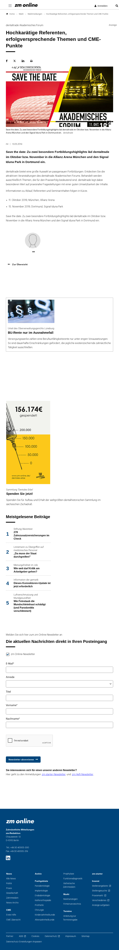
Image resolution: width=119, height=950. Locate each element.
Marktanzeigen (70, 899)
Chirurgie (39, 910)
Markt (66, 894)
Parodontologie (42, 886)
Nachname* (13, 719)
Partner (9, 936)
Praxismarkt (97, 896)
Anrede (10, 677)
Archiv (38, 874)
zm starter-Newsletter (54, 774)
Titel (8, 692)
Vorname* (12, 705)
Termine (67, 911)
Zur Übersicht (20, 264)
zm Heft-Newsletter (82, 774)
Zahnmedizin (12, 898)
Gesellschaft (12, 893)
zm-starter (97, 874)
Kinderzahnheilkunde (45, 915)
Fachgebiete (41, 881)
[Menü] (10, 5)
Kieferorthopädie (43, 900)
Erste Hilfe (11, 915)
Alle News (11, 879)
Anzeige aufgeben (101, 905)
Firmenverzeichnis (72, 904)
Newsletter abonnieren (21, 759)
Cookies (35, 936)
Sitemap (85, 936)
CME (8, 910)
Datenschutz (51, 936)
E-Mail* (10, 663)
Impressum (70, 936)
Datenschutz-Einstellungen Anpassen (24, 942)
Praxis (9, 888)
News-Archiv (12, 903)
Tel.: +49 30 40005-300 (17, 848)
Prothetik (39, 905)
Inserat (95, 881)
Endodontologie (42, 896)
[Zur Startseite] (26, 4)
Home (12, 14)
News (9, 874)
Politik (9, 883)
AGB (21, 936)
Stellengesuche (99, 891)
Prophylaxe (68, 874)
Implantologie (41, 891)
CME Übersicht (13, 920)
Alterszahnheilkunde (44, 920)
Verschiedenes (99, 900)
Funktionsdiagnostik (72, 879)
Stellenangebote (100, 886)
